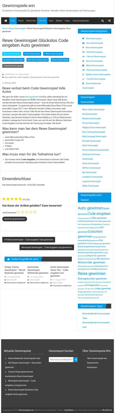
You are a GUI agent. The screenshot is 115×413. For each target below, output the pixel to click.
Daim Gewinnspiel (90, 145)
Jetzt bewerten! (9, 212)
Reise (21, 20)
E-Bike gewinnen (36, 77)
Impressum (92, 367)
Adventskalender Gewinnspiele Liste (24, 358)
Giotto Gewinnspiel (90, 163)
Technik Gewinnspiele (12, 66)
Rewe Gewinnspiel (17, 28)
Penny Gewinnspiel (90, 123)
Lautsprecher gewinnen (95, 255)
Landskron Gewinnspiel (92, 177)
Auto (13, 20)
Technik (42, 20)
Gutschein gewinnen (51, 77)
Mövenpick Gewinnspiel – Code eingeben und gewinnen (46, 247)
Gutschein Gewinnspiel (13, 60)
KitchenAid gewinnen (101, 250)
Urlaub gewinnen (103, 288)
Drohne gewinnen (84, 218)
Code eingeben (23, 77)
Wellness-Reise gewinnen (94, 295)
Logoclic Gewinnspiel (91, 181)
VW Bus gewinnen (98, 292)
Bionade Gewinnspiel (91, 141)
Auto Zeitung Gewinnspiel (93, 132)
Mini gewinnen (103, 258)
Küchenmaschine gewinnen (90, 252)
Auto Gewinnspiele (11, 54)
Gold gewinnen (94, 228)
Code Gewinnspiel (32, 54)
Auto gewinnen (10, 77)
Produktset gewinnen (98, 269)
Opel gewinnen (84, 269)
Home (5, 28)
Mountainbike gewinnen (86, 266)
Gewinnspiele (11, 280)
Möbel (59, 20)
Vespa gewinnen (84, 292)
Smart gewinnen (97, 282)
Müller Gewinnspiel (90, 186)
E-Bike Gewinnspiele (53, 54)
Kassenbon (90, 250)
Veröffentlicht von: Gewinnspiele (16, 74)
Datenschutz (92, 363)
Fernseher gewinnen (103, 221)
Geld (51, 20)
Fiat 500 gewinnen (84, 224)
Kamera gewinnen (86, 246)
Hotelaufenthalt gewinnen (88, 240)
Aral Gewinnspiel (89, 114)
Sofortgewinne (92, 285)
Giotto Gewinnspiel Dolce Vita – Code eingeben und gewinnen (59, 271)
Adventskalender (81, 20)
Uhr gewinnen (89, 289)
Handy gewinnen (99, 237)
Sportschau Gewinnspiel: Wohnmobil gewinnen (37, 270)
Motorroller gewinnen (91, 262)
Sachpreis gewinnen (84, 282)
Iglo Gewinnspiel (89, 172)
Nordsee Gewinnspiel (91, 118)
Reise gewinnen (92, 273)
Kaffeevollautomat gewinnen (98, 243)
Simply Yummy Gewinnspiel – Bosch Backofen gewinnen (14, 270)
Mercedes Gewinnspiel (38, 60)
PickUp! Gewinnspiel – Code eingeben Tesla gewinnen (29, 240)
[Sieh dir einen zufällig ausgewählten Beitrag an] (109, 20)
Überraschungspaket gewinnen (88, 298)
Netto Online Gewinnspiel (93, 109)
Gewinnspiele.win (18, 5)
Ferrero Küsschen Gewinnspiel (95, 150)
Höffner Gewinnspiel (91, 168)
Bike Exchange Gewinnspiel (94, 136)
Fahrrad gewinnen (86, 221)
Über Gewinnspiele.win (97, 358)
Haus (67, 20)
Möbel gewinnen (101, 266)
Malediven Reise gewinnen (87, 259)
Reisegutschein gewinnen (92, 278)
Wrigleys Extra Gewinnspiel (94, 127)
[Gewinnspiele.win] (5, 20)
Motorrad (31, 20)
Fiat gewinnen (96, 224)
